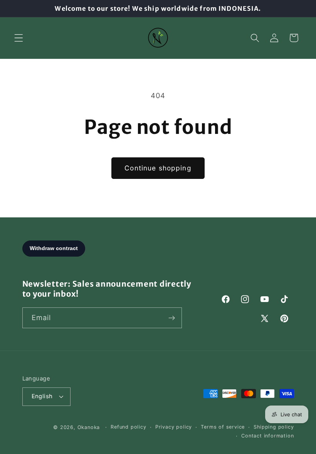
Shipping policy (274, 427)
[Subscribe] (172, 317)
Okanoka (88, 427)
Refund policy (128, 427)
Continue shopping (158, 168)
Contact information (267, 436)
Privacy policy (173, 427)
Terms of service (223, 427)
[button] (19, 38)
